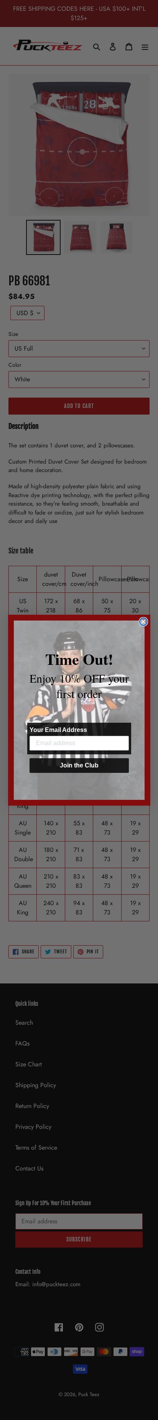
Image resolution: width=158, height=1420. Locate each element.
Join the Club (79, 765)
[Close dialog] (143, 622)
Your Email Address (58, 730)
